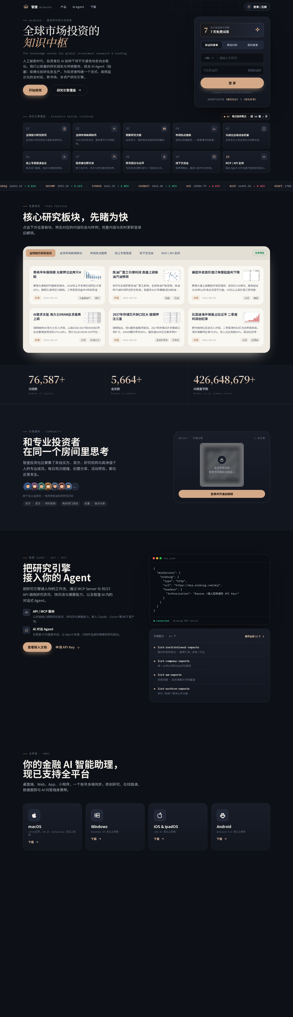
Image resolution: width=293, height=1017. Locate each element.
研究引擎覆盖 (66, 90)
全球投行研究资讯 (40, 253)
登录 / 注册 (260, 7)
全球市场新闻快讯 (71, 253)
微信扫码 (232, 45)
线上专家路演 (123, 253)
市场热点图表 (98, 253)
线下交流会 (146, 253)
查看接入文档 (37, 647)
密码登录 (253, 45)
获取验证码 (254, 70)
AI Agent (78, 7)
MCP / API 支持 (170, 253)
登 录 (232, 83)
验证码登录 (211, 45)
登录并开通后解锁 (222, 494)
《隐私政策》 (250, 99)
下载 (93, 7)
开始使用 (35, 90)
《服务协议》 (232, 99)
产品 (63, 7)
